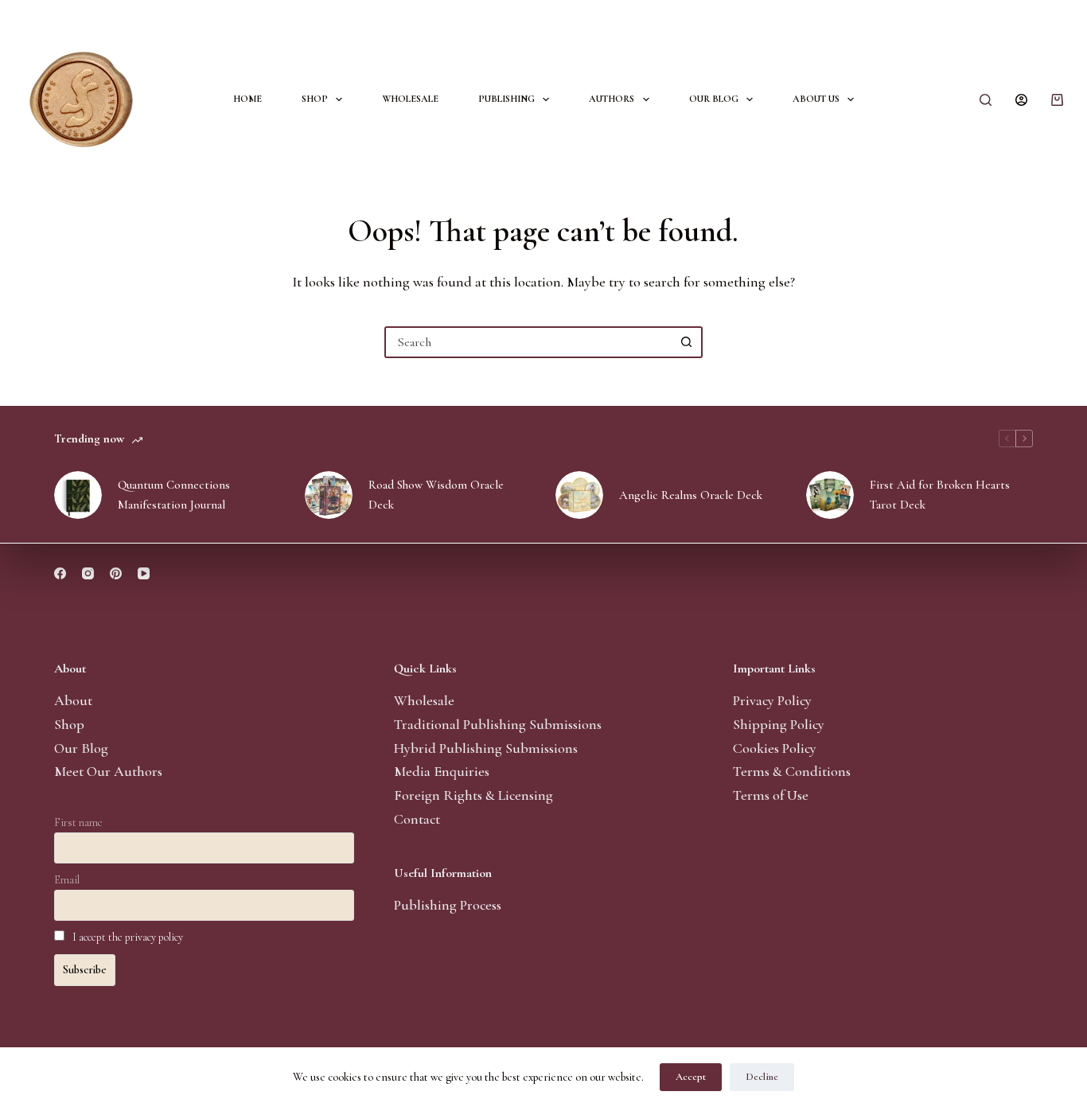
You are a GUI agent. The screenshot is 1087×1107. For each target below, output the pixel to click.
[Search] (986, 100)
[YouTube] (144, 573)
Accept (691, 1076)
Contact (417, 819)
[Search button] (686, 342)
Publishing (506, 98)
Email (67, 880)
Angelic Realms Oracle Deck (690, 495)
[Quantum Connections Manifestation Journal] (78, 495)
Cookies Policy (774, 748)
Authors (611, 98)
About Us (816, 98)
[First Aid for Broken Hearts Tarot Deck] (830, 495)
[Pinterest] (116, 573)
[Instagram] (88, 573)
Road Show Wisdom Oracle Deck (436, 494)
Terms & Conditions (792, 771)
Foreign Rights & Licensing (473, 795)
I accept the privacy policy (127, 937)
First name (78, 822)
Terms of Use (770, 795)
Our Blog (713, 98)
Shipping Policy (778, 724)
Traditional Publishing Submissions (498, 724)
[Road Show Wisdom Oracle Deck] (329, 495)
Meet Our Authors (108, 771)
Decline (762, 1076)
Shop (315, 98)
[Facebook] (60, 573)
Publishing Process (447, 905)
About (73, 700)
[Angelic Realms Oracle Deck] (579, 495)
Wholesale (410, 98)
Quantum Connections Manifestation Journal (174, 494)
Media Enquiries (441, 771)
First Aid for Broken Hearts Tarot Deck (940, 494)
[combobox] (529, 342)
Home (247, 98)
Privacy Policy (772, 700)
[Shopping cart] (1057, 100)
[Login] (1021, 100)
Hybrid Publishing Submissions (486, 748)
